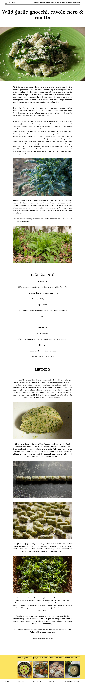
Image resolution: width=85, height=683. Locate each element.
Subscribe (76, 2)
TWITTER (52, 681)
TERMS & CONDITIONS (72, 681)
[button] (2, 341)
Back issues (55, 2)
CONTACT (21, 681)
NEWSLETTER (9, 681)
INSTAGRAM (37, 681)
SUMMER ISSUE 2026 (66, 2)
